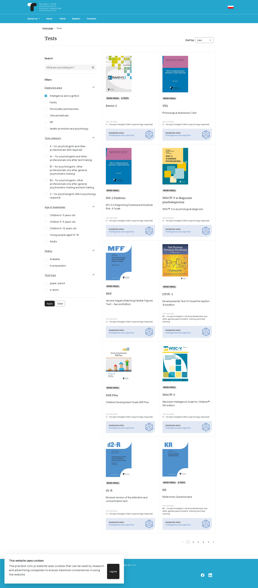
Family (53, 102)
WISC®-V (168, 395)
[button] (93, 67)
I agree (113, 571)
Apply (50, 303)
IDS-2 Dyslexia (115, 198)
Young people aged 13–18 (64, 235)
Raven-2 (111, 105)
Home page (47, 28)
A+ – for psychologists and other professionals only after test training (71, 158)
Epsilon (76, 18)
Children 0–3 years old (62, 215)
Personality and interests (64, 109)
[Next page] (213, 542)
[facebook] (202, 576)
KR (164, 490)
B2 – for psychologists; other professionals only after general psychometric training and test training (72, 184)
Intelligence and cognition (64, 95)
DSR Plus (112, 395)
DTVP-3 (167, 294)
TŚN (165, 106)
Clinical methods (59, 115)
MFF (109, 293)
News (49, 18)
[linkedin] (210, 576)
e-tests (54, 289)
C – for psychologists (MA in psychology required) (73, 195)
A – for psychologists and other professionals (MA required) (68, 148)
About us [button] (32, 18)
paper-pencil (57, 283)
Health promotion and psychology (69, 128)
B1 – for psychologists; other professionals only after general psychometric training (68, 170)
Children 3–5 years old (62, 221)
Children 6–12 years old (63, 228)
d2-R (109, 490)
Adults (53, 241)
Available (55, 259)
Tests (62, 18)
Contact (91, 18)
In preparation (58, 265)
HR (51, 122)
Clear (60, 303)
